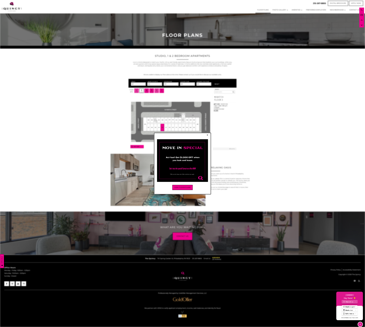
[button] (182, 187)
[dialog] (182, 163)
